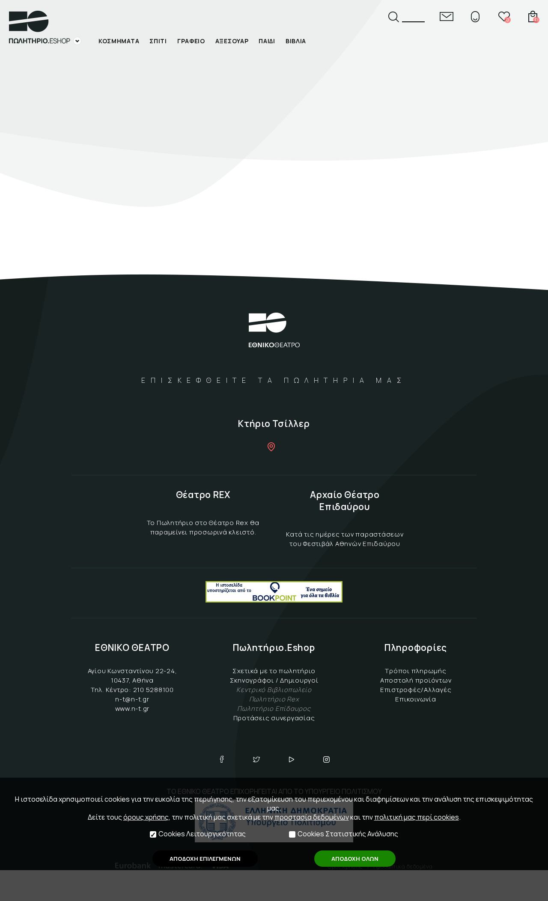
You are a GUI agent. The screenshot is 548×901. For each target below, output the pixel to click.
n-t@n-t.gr (132, 699)
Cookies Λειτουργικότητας (202, 834)
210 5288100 (153, 689)
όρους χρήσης (146, 817)
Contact (446, 16)
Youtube (291, 759)
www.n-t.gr (132, 708)
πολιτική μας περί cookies (416, 817)
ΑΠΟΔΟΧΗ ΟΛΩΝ (354, 858)
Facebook (221, 759)
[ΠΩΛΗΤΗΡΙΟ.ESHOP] (45, 28)
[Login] (475, 16)
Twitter (256, 759)
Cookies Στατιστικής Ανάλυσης (348, 834)
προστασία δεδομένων (311, 817)
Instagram (326, 759)
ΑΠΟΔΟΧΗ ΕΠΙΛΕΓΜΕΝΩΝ (205, 858)
